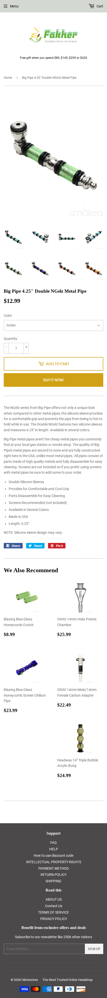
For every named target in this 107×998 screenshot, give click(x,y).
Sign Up (94, 949)
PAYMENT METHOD (53, 868)
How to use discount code (53, 855)
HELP (53, 849)
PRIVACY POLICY (53, 919)
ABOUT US (54, 899)
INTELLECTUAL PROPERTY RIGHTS (53, 862)
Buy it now (53, 380)
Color (8, 316)
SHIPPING (53, 881)
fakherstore (30, 980)
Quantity (10, 339)
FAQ (53, 843)
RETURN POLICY (53, 875)
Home (8, 77)
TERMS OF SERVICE (53, 912)
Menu (14, 6)
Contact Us (53, 906)
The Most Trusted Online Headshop (68, 980)
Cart (99, 6)
